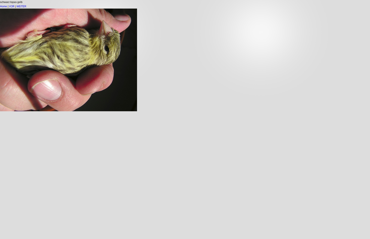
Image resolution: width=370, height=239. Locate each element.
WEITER (21, 6)
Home (3, 6)
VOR (12, 6)
